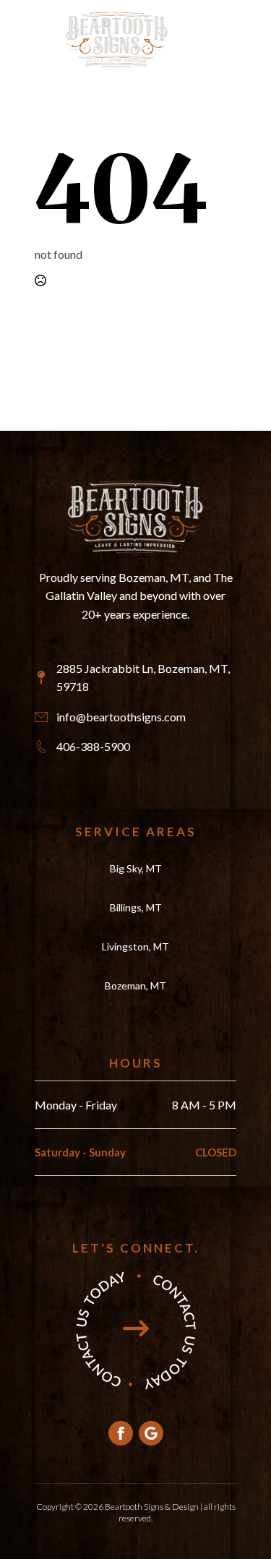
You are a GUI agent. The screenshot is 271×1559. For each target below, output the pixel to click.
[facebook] (120, 1433)
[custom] (151, 1433)
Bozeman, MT (135, 985)
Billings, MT (136, 907)
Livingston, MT (135, 946)
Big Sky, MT (136, 868)
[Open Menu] (197, 39)
